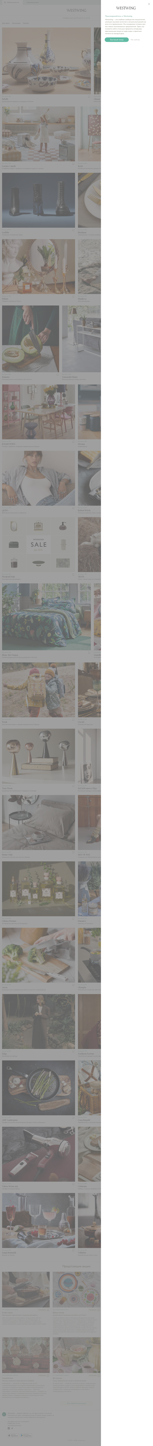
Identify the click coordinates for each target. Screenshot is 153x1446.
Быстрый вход (116, 39)
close (149, 4)
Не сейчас (135, 39)
